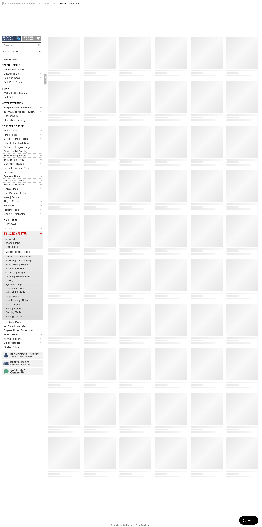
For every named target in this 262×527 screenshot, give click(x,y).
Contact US (22, 371)
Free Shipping (22, 363)
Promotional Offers (22, 355)
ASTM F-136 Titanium (16, 93)
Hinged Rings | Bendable (18, 107)
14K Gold (9, 97)
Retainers (9, 205)
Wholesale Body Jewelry (20, 3)
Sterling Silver (11, 347)
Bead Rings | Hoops (15, 155)
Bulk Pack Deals (13, 82)
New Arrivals (10, 59)
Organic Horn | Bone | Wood (19, 330)
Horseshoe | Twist (14, 180)
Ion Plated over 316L (15, 326)
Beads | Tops (11, 130)
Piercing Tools (11, 209)
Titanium (8, 228)
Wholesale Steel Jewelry (31, 38)
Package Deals (12, 77)
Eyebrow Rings (12, 176)
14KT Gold (10, 224)
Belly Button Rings (14, 159)
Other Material (12, 342)
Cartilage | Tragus (14, 163)
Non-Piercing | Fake (15, 193)
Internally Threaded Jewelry (19, 111)
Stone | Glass (11, 334)
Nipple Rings (11, 188)
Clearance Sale (12, 73)
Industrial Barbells (14, 184)
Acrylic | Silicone (13, 338)
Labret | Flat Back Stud (16, 142)
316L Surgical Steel (46, 3)
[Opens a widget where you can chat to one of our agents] (248, 520)
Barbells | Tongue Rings (17, 147)
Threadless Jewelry (14, 120)
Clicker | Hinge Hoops (16, 138)
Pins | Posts (10, 134)
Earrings (8, 172)
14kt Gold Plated (13, 322)
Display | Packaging (15, 213)
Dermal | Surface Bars (16, 168)
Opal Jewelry (11, 115)
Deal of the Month (14, 69)
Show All (10, 238)
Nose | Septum (12, 197)
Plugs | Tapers (12, 201)
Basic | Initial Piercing (15, 151)
